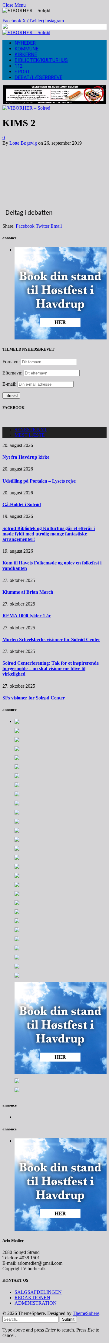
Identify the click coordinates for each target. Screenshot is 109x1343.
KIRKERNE (26, 54)
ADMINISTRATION (36, 1303)
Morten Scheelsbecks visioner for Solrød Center (51, 639)
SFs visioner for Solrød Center (33, 697)
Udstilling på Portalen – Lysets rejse (39, 481)
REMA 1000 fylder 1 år (26, 615)
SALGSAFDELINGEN (38, 1292)
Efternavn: (12, 372)
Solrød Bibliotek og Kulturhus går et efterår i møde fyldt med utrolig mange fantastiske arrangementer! (48, 534)
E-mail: (10, 384)
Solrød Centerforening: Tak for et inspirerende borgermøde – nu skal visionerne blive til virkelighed (50, 668)
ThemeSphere (86, 1313)
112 (19, 66)
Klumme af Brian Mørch (27, 592)
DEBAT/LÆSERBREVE (38, 77)
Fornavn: (11, 361)
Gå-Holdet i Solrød (21, 504)
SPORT (22, 72)
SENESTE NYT (31, 429)
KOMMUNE (26, 49)
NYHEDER (25, 43)
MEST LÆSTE (30, 435)
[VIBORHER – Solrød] (26, 32)
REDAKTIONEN (32, 1297)
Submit (68, 1319)
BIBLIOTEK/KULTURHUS (41, 60)
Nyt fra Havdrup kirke (25, 457)
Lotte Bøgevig (23, 143)
